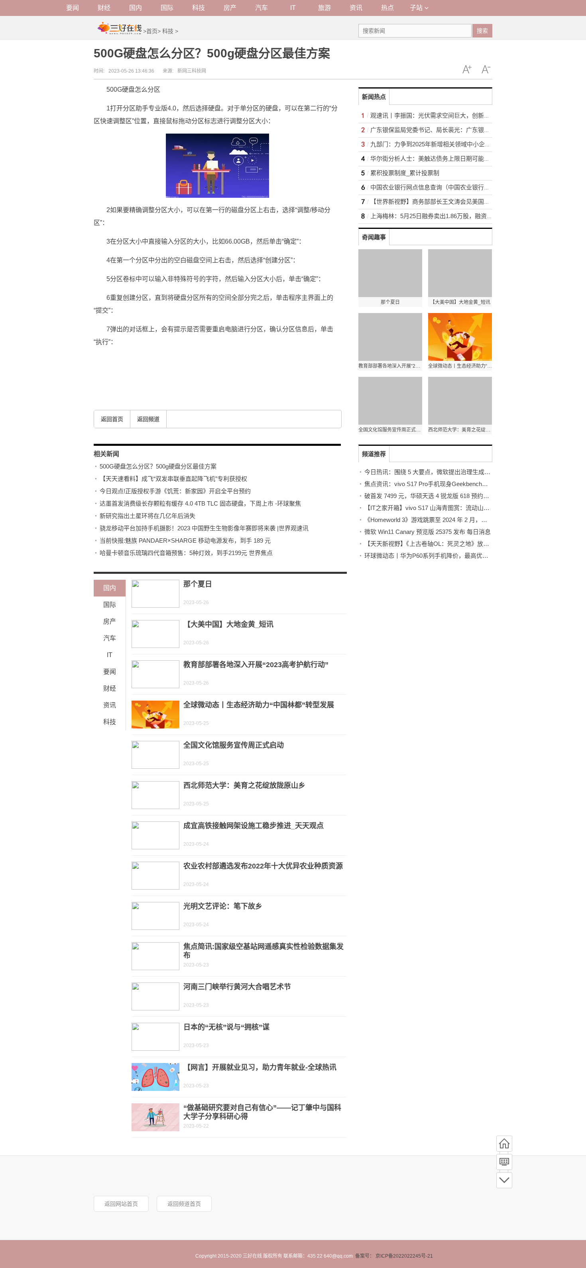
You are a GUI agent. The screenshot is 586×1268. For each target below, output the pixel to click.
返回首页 (112, 419)
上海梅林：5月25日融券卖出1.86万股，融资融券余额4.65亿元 (452, 216)
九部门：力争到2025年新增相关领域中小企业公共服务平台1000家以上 (463, 144)
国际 (167, 7)
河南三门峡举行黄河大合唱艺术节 (237, 987)
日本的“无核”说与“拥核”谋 (226, 1027)
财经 (104, 7)
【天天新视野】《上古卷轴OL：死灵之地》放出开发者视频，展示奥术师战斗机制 (471, 543)
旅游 (324, 7)
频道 (504, 1162)
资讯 (356, 7)
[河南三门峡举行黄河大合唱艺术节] (155, 996)
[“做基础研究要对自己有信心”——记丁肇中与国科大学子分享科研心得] (155, 1117)
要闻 (72, 7)
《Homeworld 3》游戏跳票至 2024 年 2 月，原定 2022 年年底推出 (451, 519)
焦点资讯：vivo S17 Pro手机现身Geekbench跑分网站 (435, 483)
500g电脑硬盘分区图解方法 (283, 360)
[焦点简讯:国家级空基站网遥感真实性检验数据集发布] (155, 956)
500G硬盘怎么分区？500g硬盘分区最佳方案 (158, 466)
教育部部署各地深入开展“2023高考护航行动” (255, 665)
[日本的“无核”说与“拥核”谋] (155, 1037)
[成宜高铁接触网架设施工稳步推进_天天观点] (155, 835)
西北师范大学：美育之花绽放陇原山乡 (244, 786)
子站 (416, 7)
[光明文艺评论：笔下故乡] (155, 916)
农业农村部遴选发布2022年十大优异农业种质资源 (263, 866)
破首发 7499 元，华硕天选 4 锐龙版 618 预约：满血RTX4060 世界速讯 (457, 495)
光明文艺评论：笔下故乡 (222, 906)
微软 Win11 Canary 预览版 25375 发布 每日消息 (427, 531)
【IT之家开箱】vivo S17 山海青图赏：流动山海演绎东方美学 (444, 507)
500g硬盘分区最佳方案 (204, 373)
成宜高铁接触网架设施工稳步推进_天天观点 (253, 826)
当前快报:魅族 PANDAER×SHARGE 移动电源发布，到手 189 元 (185, 540)
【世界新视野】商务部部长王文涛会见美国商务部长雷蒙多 (448, 201)
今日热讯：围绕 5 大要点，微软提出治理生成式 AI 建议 (437, 472)
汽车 (261, 7)
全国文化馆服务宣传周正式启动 (233, 745)
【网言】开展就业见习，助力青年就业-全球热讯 (259, 1067)
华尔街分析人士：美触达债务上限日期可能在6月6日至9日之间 (452, 158)
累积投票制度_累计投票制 (404, 172)
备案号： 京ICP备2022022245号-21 (394, 1256)
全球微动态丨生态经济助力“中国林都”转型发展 (258, 705)
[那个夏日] (155, 594)
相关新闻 (106, 454)
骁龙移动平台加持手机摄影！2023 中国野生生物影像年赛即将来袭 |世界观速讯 (204, 528)
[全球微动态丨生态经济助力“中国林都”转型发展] (155, 715)
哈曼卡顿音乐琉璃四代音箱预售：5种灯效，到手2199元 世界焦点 (186, 552)
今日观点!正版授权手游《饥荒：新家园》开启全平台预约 (175, 491)
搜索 (482, 31)
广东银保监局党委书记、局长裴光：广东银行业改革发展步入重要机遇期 (466, 129)
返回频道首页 (184, 1204)
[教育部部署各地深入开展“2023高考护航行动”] (155, 674)
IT (293, 7)
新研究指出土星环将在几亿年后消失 (147, 515)
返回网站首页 (121, 1204)
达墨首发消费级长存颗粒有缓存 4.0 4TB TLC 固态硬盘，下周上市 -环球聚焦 (200, 503)
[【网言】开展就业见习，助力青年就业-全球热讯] (155, 1077)
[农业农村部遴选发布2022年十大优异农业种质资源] (155, 876)
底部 (504, 1180)
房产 (230, 7)
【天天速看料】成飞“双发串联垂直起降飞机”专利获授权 (173, 478)
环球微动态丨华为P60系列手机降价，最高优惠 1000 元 (437, 555)
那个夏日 (197, 584)
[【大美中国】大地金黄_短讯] (155, 634)
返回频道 (148, 419)
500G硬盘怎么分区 (160, 360)
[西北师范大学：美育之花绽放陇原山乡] (155, 795)
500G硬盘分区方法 (216, 360)
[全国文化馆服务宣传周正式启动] (155, 755)
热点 (387, 7)
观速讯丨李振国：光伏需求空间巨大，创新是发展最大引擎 (448, 115)
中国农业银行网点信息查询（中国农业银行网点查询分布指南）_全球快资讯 (470, 187)
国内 (135, 7)
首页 (151, 31)
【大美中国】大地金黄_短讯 (228, 624)
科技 (198, 7)
